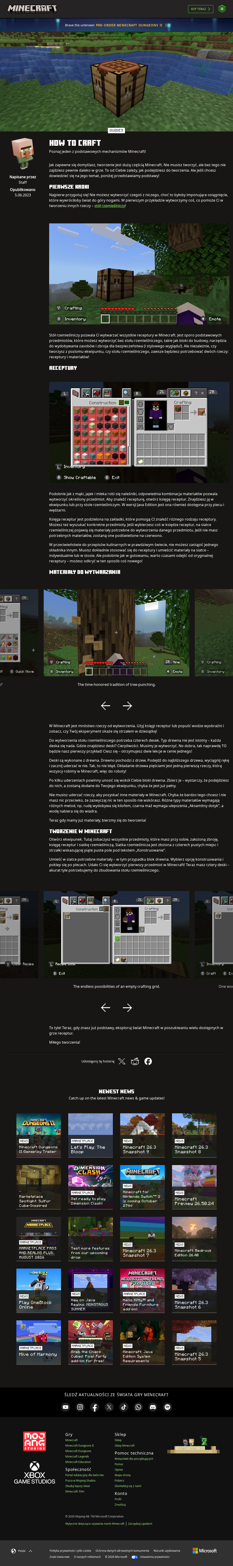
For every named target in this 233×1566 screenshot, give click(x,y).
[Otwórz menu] (222, 9)
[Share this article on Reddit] (135, 1061)
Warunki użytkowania (167, 1550)
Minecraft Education (78, 1462)
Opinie (119, 1470)
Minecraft (71, 1440)
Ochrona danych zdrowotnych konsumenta (122, 1550)
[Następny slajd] (127, 705)
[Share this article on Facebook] (148, 1061)
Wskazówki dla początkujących (134, 1459)
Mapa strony (123, 1475)
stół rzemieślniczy (109, 205)
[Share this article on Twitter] (121, 1061)
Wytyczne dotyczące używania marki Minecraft (94, 1524)
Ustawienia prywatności (154, 1557)
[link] (65, 1407)
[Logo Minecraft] (32, 9)
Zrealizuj (120, 1505)
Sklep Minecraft (124, 1445)
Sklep (118, 1440)
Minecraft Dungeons (78, 1451)
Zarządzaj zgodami (140, 1524)
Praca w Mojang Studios (80, 1480)
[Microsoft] (205, 1551)
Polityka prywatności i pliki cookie (70, 1550)
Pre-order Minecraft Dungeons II (129, 25)
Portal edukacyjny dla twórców (84, 1475)
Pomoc (119, 1464)
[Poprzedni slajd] (105, 705)
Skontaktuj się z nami (128, 1486)
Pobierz (119, 1480)
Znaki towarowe (60, 1557)
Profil (118, 1499)
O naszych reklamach (87, 1557)
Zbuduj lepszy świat (77, 1486)
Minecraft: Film (74, 1491)
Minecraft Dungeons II (79, 1445)
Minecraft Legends (77, 1456)
